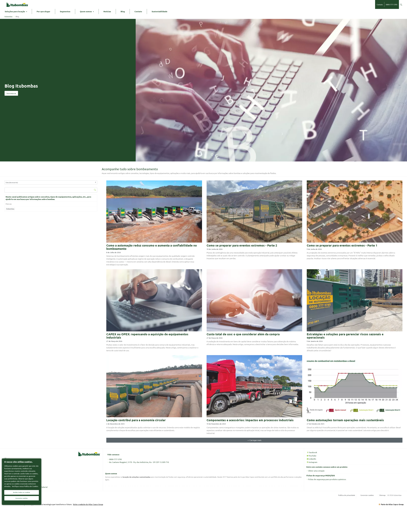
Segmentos (65, 11)
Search (401, 4)
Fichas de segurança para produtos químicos (327, 479)
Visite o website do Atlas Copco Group (88, 504)
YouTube (312, 455)
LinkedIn (312, 459)
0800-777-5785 (391, 4)
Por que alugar (43, 11)
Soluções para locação (15, 11)
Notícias (107, 11)
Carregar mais (255, 440)
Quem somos (86, 11)
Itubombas (9, 16)
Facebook (313, 452)
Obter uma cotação (316, 471)
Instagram (313, 462)
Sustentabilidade (159, 11)
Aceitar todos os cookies (21, 492)
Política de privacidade (346, 495)
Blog (123, 11)
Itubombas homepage (17, 4)
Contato (380, 4)
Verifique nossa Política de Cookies (25, 486)
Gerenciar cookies (367, 495)
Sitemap (382, 495)
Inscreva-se (11, 93)
